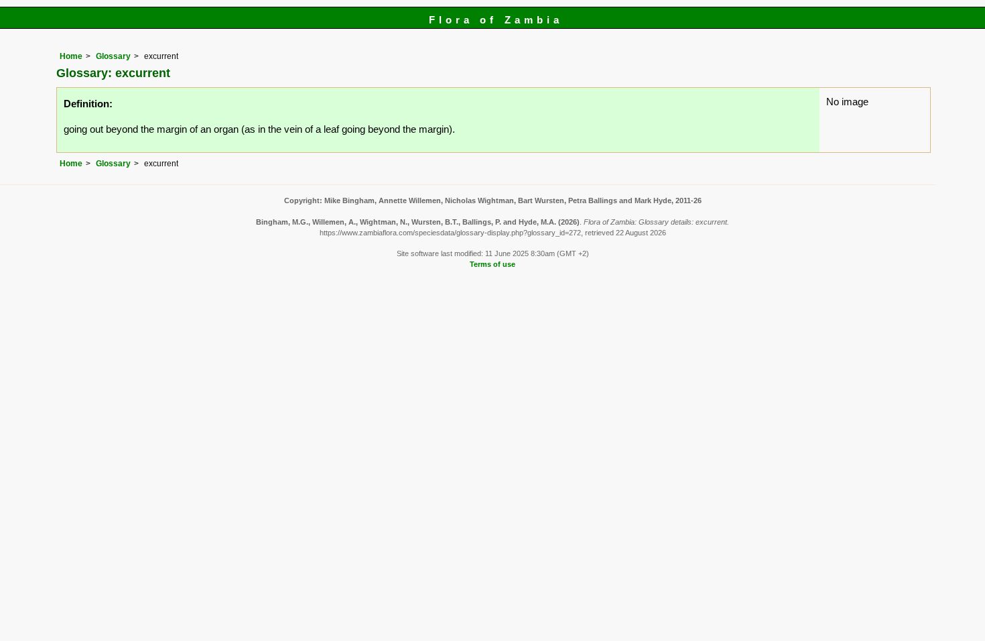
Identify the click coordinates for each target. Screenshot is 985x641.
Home (71, 56)
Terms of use (492, 264)
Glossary (113, 56)
